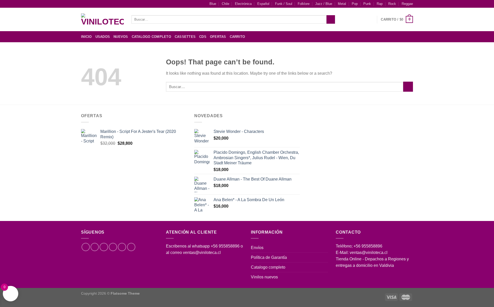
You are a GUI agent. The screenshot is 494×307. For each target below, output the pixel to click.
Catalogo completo (268, 267)
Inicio (86, 37)
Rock (392, 4)
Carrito (237, 37)
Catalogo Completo (151, 37)
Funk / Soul (283, 4)
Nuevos (120, 37)
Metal (342, 4)
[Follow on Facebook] (390, 37)
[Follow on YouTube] (131, 247)
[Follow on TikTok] (104, 247)
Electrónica (243, 4)
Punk (367, 4)
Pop (355, 4)
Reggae (407, 4)
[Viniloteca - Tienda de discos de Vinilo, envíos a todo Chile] (102, 19)
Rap (380, 4)
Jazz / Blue (323, 4)
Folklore (304, 4)
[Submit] (331, 19)
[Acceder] (370, 19)
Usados (102, 37)
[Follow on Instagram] (396, 37)
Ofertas (218, 37)
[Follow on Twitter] (403, 37)
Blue (212, 4)
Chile (225, 4)
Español (263, 4)
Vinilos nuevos (264, 277)
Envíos (257, 247)
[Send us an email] (410, 37)
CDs (202, 37)
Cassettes (185, 37)
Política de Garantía (269, 257)
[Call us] (122, 247)
